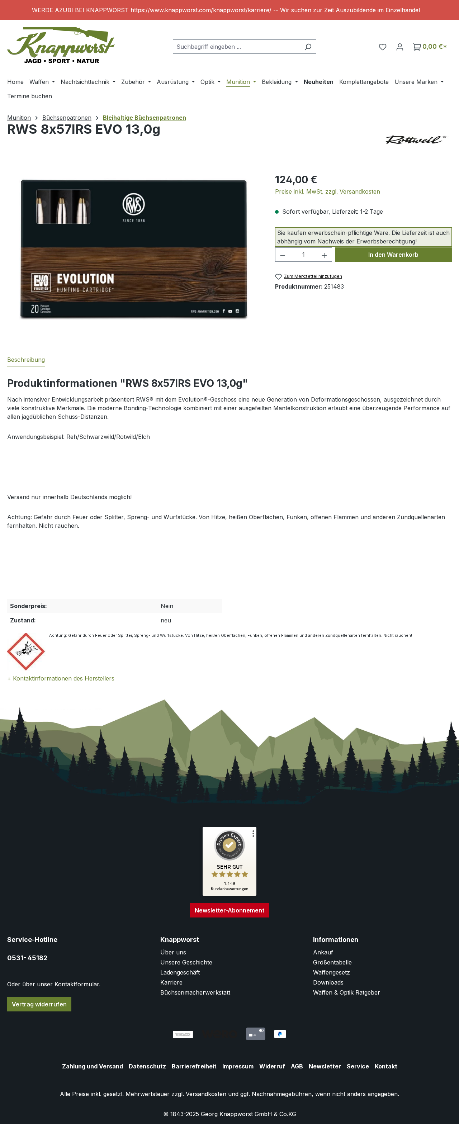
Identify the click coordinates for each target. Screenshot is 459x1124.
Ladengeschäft (180, 972)
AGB (297, 1066)
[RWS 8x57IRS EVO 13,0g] (134, 249)
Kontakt (386, 1066)
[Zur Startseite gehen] (61, 45)
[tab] (26, 360)
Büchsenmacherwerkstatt (195, 992)
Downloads (328, 982)
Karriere (171, 982)
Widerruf (272, 1066)
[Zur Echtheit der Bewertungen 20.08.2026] (229, 894)
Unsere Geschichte (186, 962)
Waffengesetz (331, 972)
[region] (229, 10)
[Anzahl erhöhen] (324, 254)
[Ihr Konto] (399, 46)
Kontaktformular (77, 984)
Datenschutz (147, 1066)
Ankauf (323, 952)
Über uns (173, 952)
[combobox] (236, 46)
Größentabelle (332, 962)
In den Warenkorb (393, 254)
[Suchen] (307, 46)
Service (358, 1066)
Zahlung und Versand (92, 1066)
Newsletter (325, 1066)
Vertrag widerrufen (39, 1004)
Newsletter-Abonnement (229, 910)
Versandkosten (206, 1093)
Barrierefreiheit (194, 1066)
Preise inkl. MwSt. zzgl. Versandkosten (327, 191)
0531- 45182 (27, 958)
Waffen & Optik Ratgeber (346, 992)
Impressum (238, 1066)
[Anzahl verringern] (282, 254)
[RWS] (416, 140)
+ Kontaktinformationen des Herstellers (60, 678)
